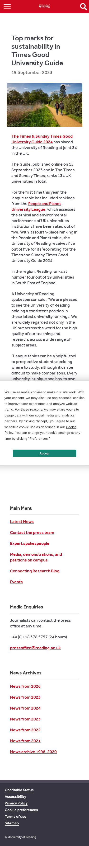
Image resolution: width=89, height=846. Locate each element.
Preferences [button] (38, 438)
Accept (44, 453)
